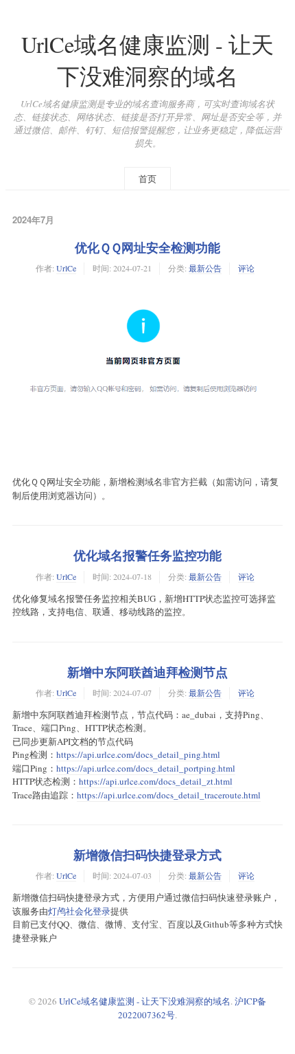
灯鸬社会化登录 (79, 911)
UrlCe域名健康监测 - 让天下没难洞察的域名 (145, 1001)
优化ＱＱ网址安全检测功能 (147, 247)
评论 (246, 267)
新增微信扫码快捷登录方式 (147, 855)
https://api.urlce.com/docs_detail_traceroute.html (169, 795)
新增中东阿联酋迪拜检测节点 (147, 672)
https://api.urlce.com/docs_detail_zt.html (156, 781)
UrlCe (66, 267)
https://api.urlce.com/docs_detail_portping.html (145, 768)
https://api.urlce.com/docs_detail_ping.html (138, 754)
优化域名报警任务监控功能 (147, 555)
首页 (147, 178)
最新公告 (205, 267)
